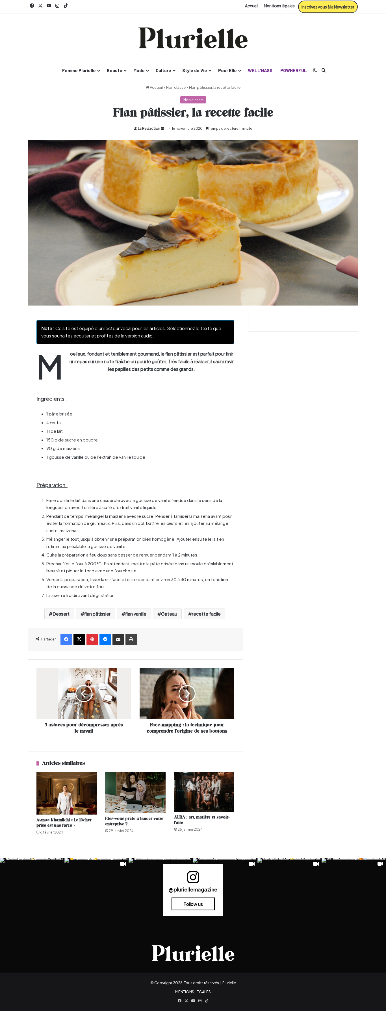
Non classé (176, 87)
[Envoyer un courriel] (162, 128)
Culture (163, 70)
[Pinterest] (92, 639)
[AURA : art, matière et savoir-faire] (204, 792)
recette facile (206, 614)
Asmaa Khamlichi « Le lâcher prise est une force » (64, 822)
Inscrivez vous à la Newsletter (328, 6)
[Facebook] (66, 639)
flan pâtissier (97, 614)
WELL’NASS (260, 70)
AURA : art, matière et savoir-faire (202, 820)
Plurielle (229, 982)
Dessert (61, 614)
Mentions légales (279, 5)
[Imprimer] (131, 639)
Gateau (169, 614)
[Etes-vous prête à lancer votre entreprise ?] (135, 792)
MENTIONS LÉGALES (193, 992)
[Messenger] (105, 639)
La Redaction (149, 128)
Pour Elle (227, 70)
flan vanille (135, 614)
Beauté (114, 70)
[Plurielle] (193, 38)
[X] (79, 639)
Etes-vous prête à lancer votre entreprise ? (134, 821)
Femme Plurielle (79, 70)
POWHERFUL (293, 70)
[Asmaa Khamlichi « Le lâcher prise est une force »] (66, 793)
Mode (139, 70)
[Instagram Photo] (32, 890)
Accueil (251, 5)
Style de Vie (194, 70)
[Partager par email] (118, 639)
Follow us (193, 904)
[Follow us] (193, 879)
